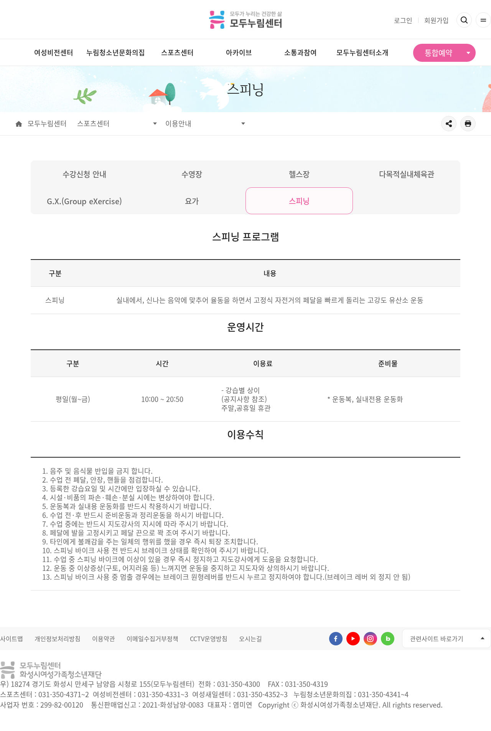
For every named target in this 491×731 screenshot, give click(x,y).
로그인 (403, 20)
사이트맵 (11, 638)
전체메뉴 (483, 20)
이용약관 (103, 638)
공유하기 (449, 123)
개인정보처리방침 (58, 638)
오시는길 (250, 638)
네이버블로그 (387, 638)
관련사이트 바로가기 (436, 638)
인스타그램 (370, 638)
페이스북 (336, 638)
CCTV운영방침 (208, 638)
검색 (464, 20)
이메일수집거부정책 (152, 638)
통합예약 (438, 52)
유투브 (353, 638)
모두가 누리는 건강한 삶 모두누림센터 (245, 19)
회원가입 (436, 20)
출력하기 (468, 123)
